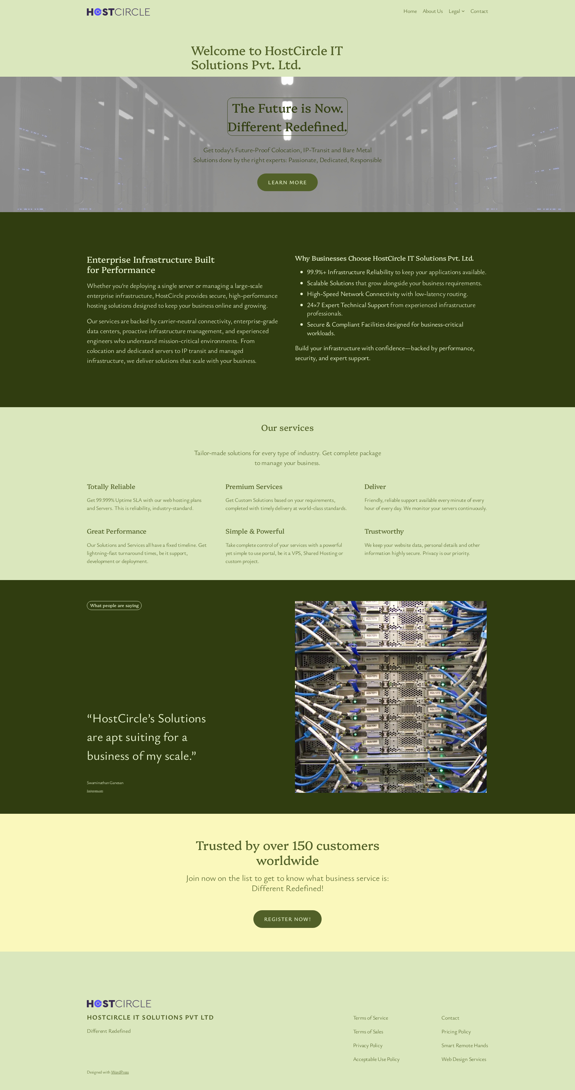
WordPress (120, 1072)
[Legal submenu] (463, 11)
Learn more (287, 182)
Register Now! (287, 919)
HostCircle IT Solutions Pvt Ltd (150, 1017)
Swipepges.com (95, 790)
